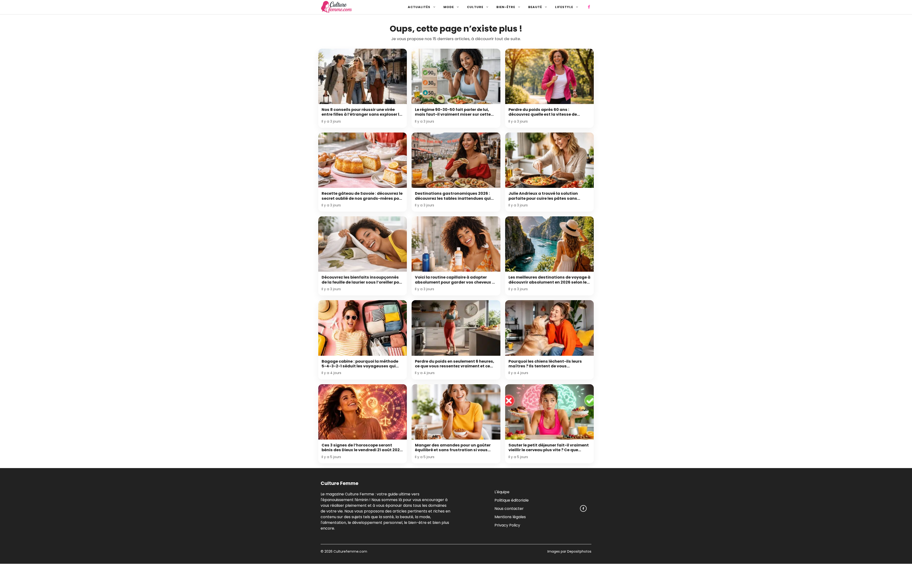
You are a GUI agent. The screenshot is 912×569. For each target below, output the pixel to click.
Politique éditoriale (511, 500)
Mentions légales (510, 516)
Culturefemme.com (349, 551)
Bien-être (505, 7)
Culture (475, 7)
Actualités (419, 7)
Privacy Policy (507, 525)
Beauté (535, 7)
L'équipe (501, 491)
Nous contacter (509, 508)
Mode (448, 7)
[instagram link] (583, 508)
